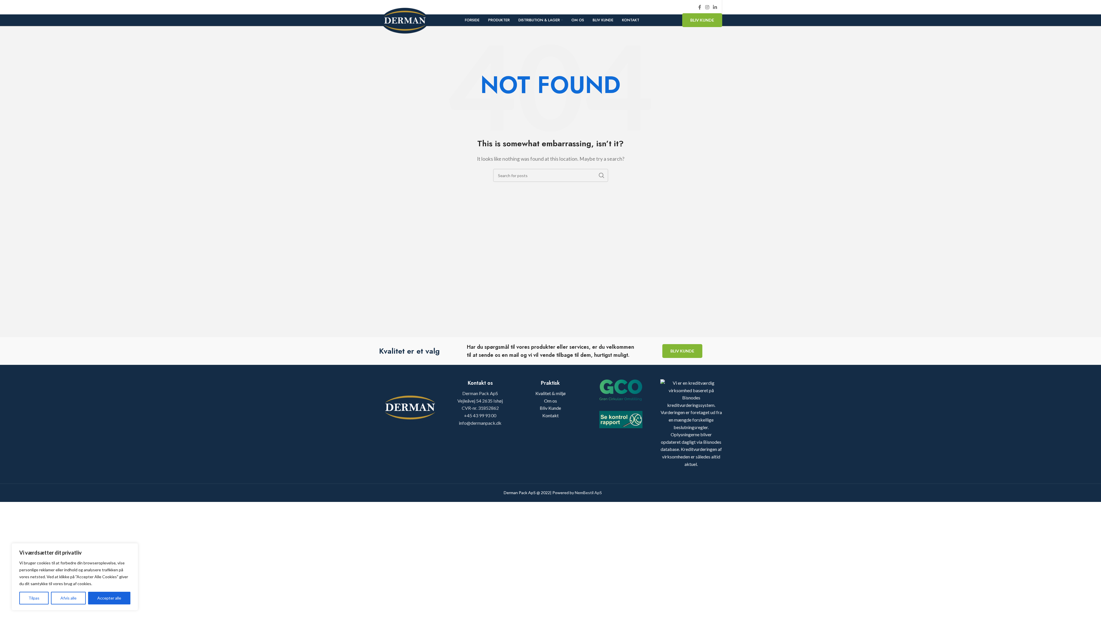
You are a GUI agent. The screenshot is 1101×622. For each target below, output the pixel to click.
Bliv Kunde (702, 20)
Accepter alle (109, 598)
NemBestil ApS (588, 492)
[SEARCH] (601, 175)
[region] (75, 576)
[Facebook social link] (699, 7)
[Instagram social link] (707, 7)
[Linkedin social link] (715, 7)
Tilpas (33, 598)
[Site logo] (405, 19)
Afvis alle (68, 598)
